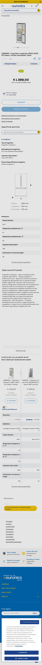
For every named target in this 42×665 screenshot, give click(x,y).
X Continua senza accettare (29, 622)
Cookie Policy (19, 646)
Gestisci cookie (23, 658)
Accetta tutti (23, 652)
